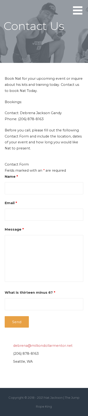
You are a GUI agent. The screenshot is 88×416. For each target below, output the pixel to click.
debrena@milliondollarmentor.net (43, 346)
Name (11, 176)
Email (11, 203)
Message (14, 229)
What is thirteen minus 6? (30, 292)
